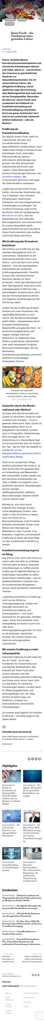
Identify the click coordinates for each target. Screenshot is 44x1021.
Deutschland (10, 19)
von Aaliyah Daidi (9, 52)
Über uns (8, 993)
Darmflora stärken (11, 177)
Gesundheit (10, 24)
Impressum (27, 1002)
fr (41, 2)
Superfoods (34, 624)
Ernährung (22, 19)
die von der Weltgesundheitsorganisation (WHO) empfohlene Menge (21, 453)
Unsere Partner (28, 997)
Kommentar (7, 744)
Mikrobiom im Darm (12, 215)
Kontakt (26, 1006)
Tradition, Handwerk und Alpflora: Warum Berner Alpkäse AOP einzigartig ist (32, 959)
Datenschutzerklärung (31, 993)
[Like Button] (4, 727)
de (38, 2)
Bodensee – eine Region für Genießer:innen (8, 959)
